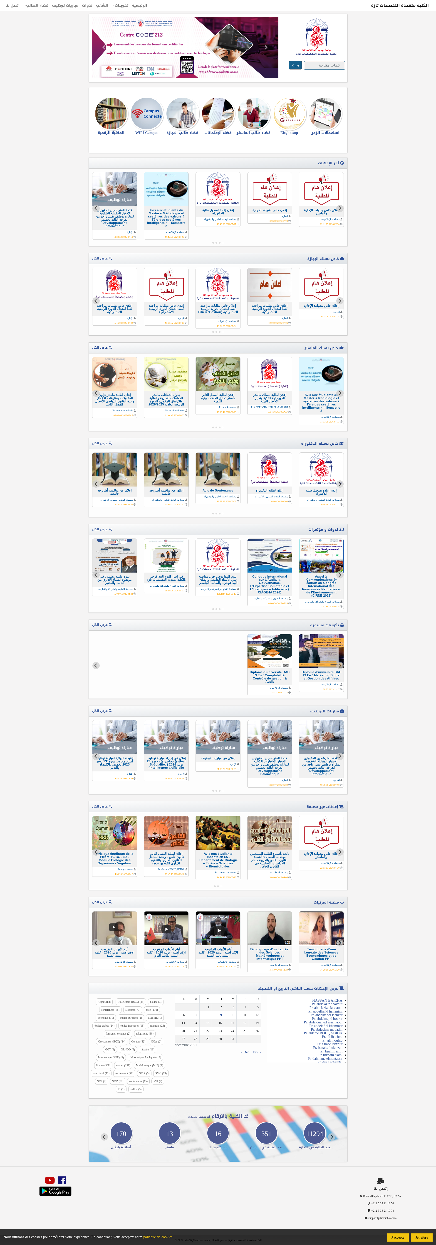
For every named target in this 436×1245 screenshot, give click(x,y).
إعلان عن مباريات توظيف (218, 758)
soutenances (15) (138, 1081)
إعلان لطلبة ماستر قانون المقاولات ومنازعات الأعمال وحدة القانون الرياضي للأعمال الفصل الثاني (114, 399)
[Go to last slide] (340, 208)
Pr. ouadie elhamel (175, 410)
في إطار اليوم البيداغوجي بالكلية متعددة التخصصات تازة (166, 578)
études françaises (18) (132, 1025)
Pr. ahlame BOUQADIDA (171, 869)
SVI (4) (158, 1081)
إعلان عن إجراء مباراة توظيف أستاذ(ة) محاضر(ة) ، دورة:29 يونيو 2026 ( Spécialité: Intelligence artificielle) (166, 762)
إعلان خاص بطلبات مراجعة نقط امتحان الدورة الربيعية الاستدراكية (269, 309)
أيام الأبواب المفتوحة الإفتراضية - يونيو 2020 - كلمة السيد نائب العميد (218, 952)
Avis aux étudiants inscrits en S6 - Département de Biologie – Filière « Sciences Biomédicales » (218, 860)
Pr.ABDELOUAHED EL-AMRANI (269, 407)
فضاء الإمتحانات (218, 132)
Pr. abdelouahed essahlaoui (323, 1022)
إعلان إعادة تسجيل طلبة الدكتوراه (218, 211)
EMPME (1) (155, 1017)
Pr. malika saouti (227, 407)
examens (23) (157, 1025)
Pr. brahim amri (331, 1051)
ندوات (87, 5)
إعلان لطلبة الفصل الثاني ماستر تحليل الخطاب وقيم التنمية (218, 398)
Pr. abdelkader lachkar (326, 1015)
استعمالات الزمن (324, 132)
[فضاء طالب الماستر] (253, 113)
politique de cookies (157, 1236)
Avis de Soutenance (218, 490)
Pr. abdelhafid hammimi (325, 1011)
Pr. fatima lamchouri (225, 872)
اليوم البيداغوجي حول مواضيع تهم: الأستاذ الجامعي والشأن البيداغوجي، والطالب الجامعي (218, 580)
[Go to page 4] (213, 243)
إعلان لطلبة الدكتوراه (269, 490)
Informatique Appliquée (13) (145, 1057)
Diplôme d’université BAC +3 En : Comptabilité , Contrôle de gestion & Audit (270, 676)
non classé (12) (101, 1073)
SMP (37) (117, 1081)
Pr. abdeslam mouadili (326, 1029)
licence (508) (103, 1065)
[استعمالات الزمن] (325, 113)
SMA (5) (144, 1073)
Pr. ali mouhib (332, 1040)
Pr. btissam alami (330, 1055)
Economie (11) (106, 1017)
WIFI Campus (146, 132)
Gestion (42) (138, 1041)
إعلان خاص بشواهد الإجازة (270, 210)
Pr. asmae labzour (329, 1044)
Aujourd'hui (104, 1001)
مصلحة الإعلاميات (330, 219)
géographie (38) (145, 1033)
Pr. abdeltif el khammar (325, 1026)
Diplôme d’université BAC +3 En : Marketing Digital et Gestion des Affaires (321, 675)
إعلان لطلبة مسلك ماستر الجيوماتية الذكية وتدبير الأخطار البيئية (269, 398)
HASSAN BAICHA (327, 1000)
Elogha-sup (289, 132)
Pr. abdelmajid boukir (327, 1018)
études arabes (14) (104, 1025)
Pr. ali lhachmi (332, 1037)
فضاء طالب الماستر (253, 132)
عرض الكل (100, 258)
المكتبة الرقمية (111, 132)
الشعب (102, 5)
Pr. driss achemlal (329, 1062)
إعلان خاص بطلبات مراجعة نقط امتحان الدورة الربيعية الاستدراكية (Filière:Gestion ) (218, 310)
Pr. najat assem (125, 869)
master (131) (123, 1065)
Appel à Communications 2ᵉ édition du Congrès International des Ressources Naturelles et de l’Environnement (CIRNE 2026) (321, 586)
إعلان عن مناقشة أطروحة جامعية (166, 492)
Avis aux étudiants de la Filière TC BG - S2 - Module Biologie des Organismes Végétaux (114, 858)
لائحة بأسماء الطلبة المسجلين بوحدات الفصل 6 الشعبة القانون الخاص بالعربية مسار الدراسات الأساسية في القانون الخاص (269, 860)
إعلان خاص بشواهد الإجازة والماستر (321, 211)
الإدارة (285, 216)
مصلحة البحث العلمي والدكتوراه (220, 219)
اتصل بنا (12, 5)
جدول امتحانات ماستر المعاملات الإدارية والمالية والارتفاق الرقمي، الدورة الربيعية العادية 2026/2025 (166, 399)
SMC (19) (161, 1073)
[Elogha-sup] (289, 113)
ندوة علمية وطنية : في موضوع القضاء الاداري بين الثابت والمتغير (114, 580)
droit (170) (152, 1009)
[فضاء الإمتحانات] (218, 113)
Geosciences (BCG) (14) (111, 1041)
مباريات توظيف (65, 5)
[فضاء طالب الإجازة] (182, 113)
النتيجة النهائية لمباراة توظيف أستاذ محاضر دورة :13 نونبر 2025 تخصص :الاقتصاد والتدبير (115, 762)
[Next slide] (96, 208)
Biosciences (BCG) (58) (131, 1001)
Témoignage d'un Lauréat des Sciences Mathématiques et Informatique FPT (270, 954)
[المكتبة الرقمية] (111, 113)
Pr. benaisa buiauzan (327, 1048)
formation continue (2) (118, 1033)
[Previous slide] (340, 665)
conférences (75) (110, 1009)
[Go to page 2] (219, 243)
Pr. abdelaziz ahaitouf (327, 1004)
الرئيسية (139, 5)
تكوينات (121, 5)
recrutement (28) (124, 1073)
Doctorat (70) (132, 1009)
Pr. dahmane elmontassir (325, 1058)
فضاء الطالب (37, 5)
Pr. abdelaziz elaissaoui (326, 1008)
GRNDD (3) (128, 1049)
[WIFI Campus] (147, 113)
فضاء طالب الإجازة (182, 132)
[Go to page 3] (216, 243)
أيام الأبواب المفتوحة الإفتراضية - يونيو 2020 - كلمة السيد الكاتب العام (166, 952)
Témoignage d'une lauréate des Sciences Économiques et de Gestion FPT (321, 954)
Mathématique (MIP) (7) (149, 1065)
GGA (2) (156, 1041)
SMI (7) (101, 1081)
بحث (295, 65)
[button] (103, 47)
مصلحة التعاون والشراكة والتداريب (322, 601)
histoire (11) (147, 1049)
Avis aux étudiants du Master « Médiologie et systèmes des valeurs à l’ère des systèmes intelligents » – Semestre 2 (166, 218)
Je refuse (422, 1237)
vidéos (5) (135, 1089)
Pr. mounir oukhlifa (122, 410)
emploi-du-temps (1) (131, 1017)
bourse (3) (155, 1001)
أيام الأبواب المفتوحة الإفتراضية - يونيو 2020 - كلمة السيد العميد (114, 952)
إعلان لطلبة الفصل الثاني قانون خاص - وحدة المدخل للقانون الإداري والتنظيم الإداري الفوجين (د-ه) (166, 858)
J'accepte (397, 1237)
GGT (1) (110, 1049)
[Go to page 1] (222, 242)
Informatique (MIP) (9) (111, 1057)
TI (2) (121, 1089)
